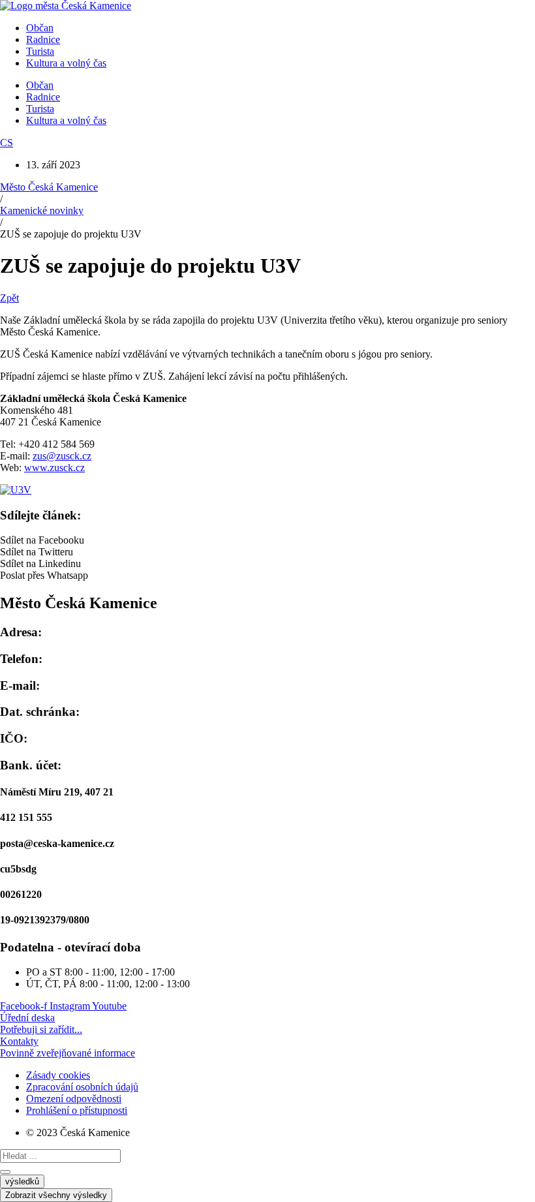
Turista (40, 51)
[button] (267, 540)
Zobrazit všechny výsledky (56, 1195)
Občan (40, 27)
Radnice (43, 39)
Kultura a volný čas (66, 63)
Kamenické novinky (42, 210)
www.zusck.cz (54, 467)
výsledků (22, 1181)
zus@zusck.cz (62, 455)
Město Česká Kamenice (49, 187)
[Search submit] (5, 1172)
